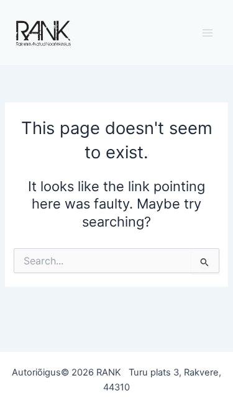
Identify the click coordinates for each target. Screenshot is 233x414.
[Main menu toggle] (207, 33)
